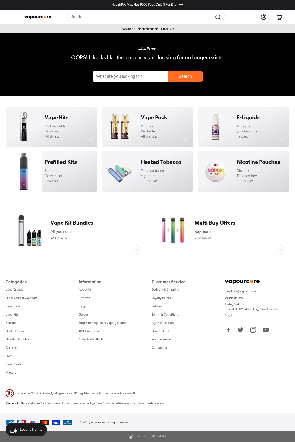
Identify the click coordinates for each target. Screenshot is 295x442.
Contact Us (159, 348)
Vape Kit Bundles (71, 223)
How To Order (161, 331)
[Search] (218, 17)
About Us (85, 290)
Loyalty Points (161, 298)
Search (185, 76)
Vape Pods (154, 118)
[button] (7, 17)
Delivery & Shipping (165, 290)
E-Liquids (248, 118)
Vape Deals (13, 364)
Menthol (11, 373)
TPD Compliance (90, 331)
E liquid (11, 323)
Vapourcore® (98, 422)
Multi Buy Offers (215, 223)
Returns (157, 306)
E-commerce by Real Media (150, 436)
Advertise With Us (91, 339)
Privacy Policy (161, 339)
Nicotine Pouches (258, 162)
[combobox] (146, 17)
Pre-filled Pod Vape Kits (21, 298)
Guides (83, 314)
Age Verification (163, 323)
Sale (8, 356)
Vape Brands (14, 290)
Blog (82, 306)
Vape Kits (56, 118)
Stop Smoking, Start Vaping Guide (102, 323)
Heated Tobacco (161, 162)
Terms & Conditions (165, 314)
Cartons (11, 348)
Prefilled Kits (61, 162)
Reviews (84, 298)
